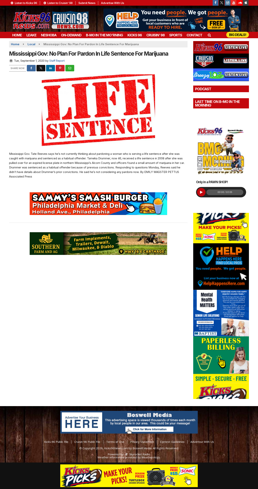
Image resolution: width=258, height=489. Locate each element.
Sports (175, 35)
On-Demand (71, 35)
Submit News (86, 3)
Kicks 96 (134, 35)
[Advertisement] (172, 20)
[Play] (201, 192)
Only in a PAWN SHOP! (212, 182)
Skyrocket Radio (139, 454)
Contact (194, 35)
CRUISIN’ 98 (155, 35)
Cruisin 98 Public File (87, 442)
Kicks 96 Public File (56, 442)
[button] (209, 35)
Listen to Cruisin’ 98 (60, 3)
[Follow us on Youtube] (233, 3)
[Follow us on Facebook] (215, 3)
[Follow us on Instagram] (227, 3)
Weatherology (150, 457)
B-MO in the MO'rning (104, 35)
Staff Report (57, 60)
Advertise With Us (112, 3)
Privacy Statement (142, 442)
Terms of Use (115, 442)
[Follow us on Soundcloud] (240, 3)
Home (17, 35)
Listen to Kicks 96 (25, 3)
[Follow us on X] (221, 3)
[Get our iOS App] (246, 3)
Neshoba (48, 35)
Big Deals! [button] (237, 35)
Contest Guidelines (172, 442)
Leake (31, 35)
